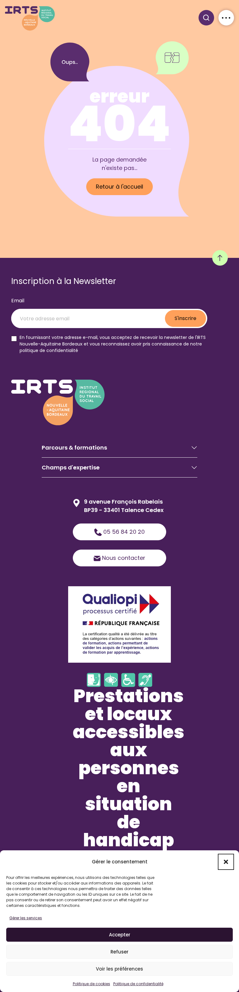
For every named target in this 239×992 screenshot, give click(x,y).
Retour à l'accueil (119, 186)
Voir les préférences (119, 969)
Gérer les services (25, 918)
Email (17, 300)
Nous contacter (123, 558)
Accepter (119, 934)
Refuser (119, 952)
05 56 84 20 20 (123, 532)
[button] (226, 862)
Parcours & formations (74, 447)
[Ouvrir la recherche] (206, 17)
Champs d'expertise (71, 467)
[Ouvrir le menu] (226, 17)
